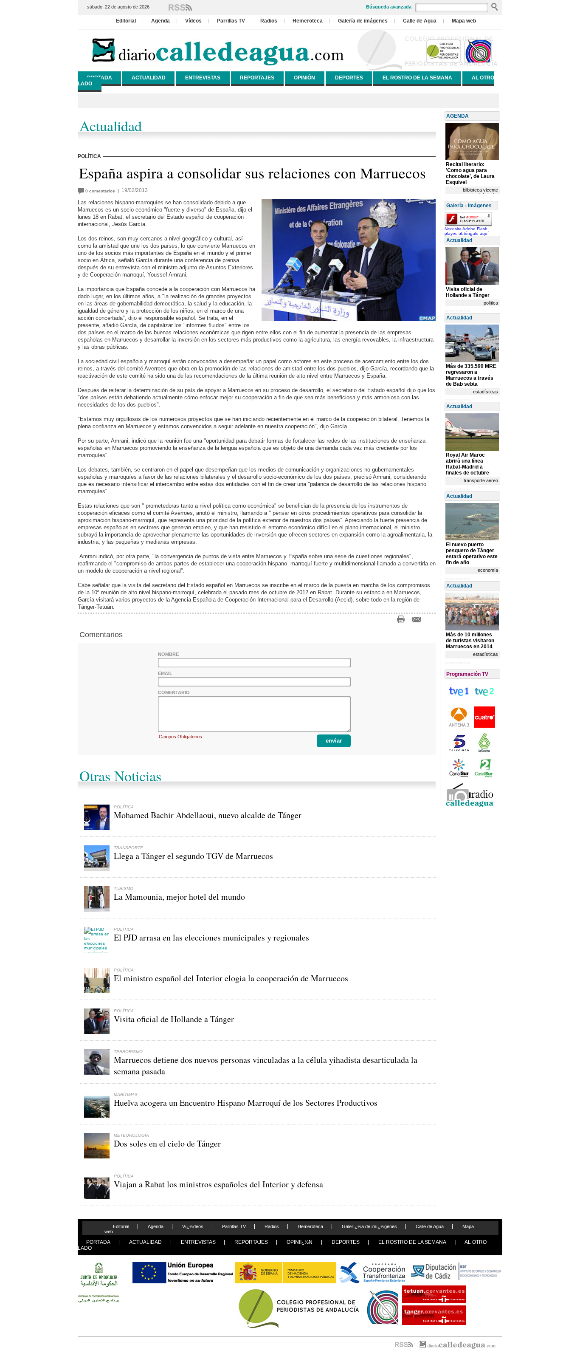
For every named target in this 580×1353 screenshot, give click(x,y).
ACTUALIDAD (149, 78)
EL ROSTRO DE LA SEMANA (417, 78)
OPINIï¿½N (300, 1242)
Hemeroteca (308, 21)
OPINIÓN (304, 78)
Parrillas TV (231, 21)
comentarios (101, 191)
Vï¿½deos (192, 1226)
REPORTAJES (257, 78)
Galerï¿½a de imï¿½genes (369, 1226)
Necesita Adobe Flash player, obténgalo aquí (467, 231)
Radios (268, 21)
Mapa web (464, 21)
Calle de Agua (419, 21)
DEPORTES (349, 78)
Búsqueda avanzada (388, 6)
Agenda (160, 21)
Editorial (126, 21)
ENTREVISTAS (202, 78)
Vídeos (193, 21)
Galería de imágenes (363, 21)
